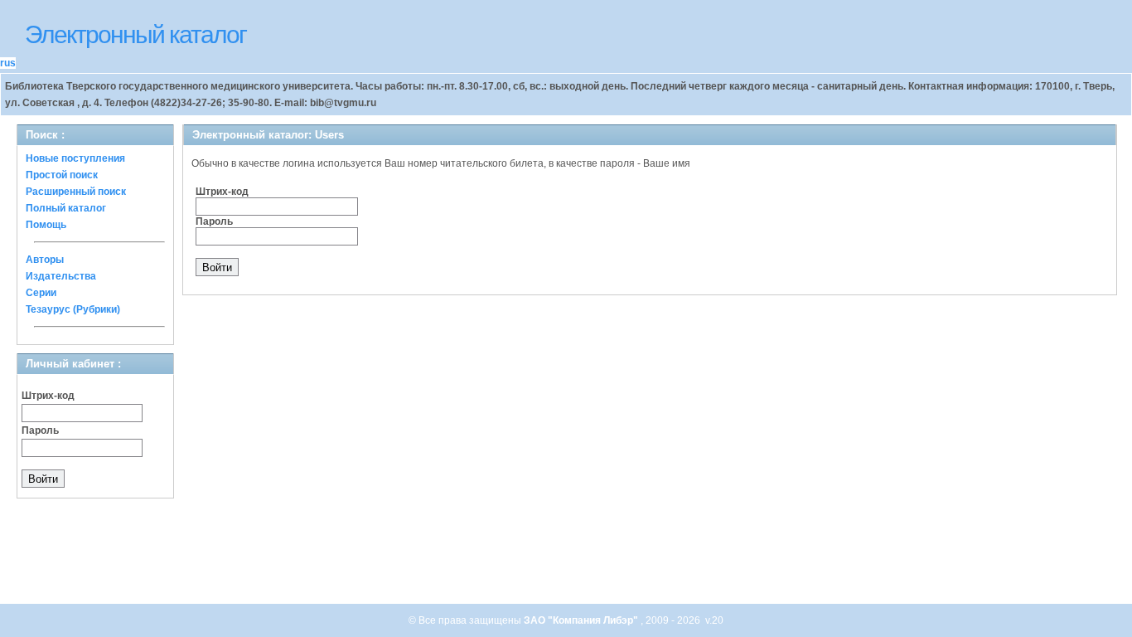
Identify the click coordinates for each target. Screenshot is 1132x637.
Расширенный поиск (76, 191)
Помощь (46, 225)
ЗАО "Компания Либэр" (582, 620)
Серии (41, 293)
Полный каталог (66, 208)
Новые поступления (75, 158)
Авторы (45, 259)
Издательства (61, 276)
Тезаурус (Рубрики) (73, 309)
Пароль (40, 430)
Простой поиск (62, 175)
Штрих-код (48, 395)
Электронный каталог (135, 34)
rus (8, 63)
